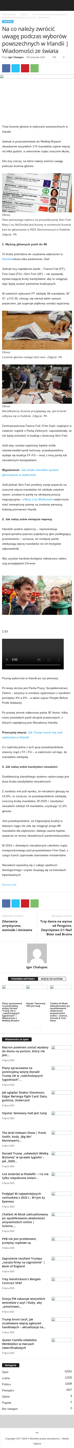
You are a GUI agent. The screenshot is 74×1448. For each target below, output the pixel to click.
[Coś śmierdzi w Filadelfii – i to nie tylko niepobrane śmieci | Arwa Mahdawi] (61, 1179)
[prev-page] (34, 1027)
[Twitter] (16, 68)
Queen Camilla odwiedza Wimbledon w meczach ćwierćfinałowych (19, 1344)
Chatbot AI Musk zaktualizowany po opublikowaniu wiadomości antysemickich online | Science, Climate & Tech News (60, 1012)
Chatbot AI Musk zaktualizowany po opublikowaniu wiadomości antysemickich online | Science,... (25, 1220)
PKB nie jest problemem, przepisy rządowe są (19, 1241)
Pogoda (6, 1402)
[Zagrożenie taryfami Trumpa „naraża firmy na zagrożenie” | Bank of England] (61, 1264)
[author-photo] (37, 953)
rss (37, 1432)
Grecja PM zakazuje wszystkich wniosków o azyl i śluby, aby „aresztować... (23, 1302)
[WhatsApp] (34, 68)
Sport (5, 1372)
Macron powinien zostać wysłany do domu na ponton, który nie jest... (25, 1051)
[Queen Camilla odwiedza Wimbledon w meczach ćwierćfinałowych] (61, 1345)
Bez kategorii (10, 1408)
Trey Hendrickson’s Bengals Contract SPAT (21, 1281)
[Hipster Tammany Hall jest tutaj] (37, 993)
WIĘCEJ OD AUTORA (52, 978)
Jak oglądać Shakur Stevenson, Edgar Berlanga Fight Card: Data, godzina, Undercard (24, 1096)
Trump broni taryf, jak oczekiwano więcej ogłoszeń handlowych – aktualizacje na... (24, 1323)
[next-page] (39, 1027)
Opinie (6, 1396)
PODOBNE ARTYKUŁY (23, 978)
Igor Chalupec (16, 57)
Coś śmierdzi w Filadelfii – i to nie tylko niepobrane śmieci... (25, 1176)
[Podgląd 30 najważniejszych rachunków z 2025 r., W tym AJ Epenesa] (61, 1199)
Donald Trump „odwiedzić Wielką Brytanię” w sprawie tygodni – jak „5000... (25, 1157)
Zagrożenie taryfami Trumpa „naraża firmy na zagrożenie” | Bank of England (23, 1262)
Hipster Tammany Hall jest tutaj (35, 1004)
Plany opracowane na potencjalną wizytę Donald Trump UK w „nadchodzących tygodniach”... (22, 1074)
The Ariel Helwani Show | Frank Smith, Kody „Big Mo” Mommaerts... (24, 1136)
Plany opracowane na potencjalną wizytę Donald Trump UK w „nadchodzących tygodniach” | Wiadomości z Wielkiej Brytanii (12, 1012)
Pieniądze (8, 1390)
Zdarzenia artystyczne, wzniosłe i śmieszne (17, 925)
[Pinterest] (25, 68)
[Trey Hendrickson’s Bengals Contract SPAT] (61, 1284)
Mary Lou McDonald (38, 499)
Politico (24, 14)
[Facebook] (6, 68)
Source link (9, 884)
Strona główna (9, 14)
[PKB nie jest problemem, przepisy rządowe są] (61, 1244)
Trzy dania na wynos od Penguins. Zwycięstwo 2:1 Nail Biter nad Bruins (56, 927)
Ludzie (6, 1378)
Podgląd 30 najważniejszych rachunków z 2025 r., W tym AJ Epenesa (23, 1197)
